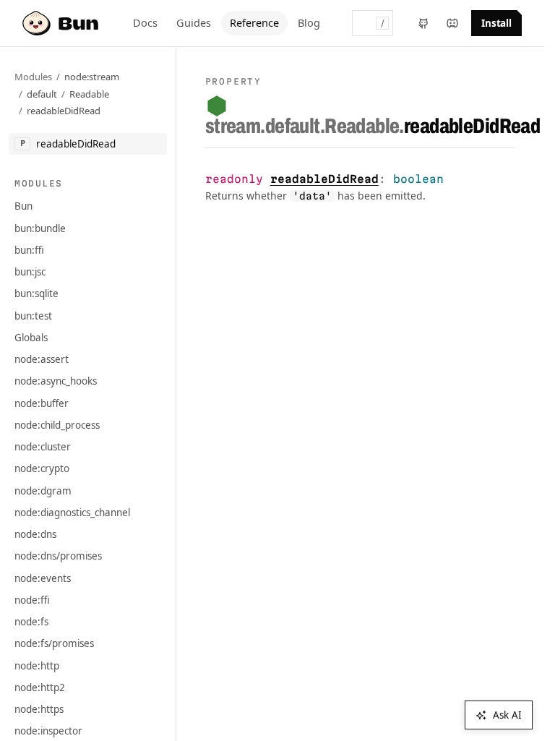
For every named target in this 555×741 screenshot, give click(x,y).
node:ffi (32, 600)
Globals (31, 337)
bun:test (33, 315)
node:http (36, 665)
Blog (309, 22)
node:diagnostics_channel (72, 512)
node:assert (41, 359)
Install (496, 23)
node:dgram (43, 490)
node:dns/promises (58, 555)
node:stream (91, 76)
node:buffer (41, 403)
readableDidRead (63, 110)
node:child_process (57, 425)
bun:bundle (40, 228)
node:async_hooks (55, 380)
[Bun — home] (62, 23)
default (42, 93)
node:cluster (42, 446)
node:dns (35, 534)
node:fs (31, 621)
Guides (193, 22)
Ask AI (507, 714)
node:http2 (39, 687)
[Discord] (452, 23)
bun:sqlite (36, 293)
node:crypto (41, 468)
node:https (39, 709)
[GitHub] (423, 23)
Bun (23, 206)
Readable (89, 93)
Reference (254, 22)
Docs (145, 22)
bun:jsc (30, 271)
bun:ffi (29, 250)
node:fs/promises (54, 643)
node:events (42, 578)
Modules (33, 76)
